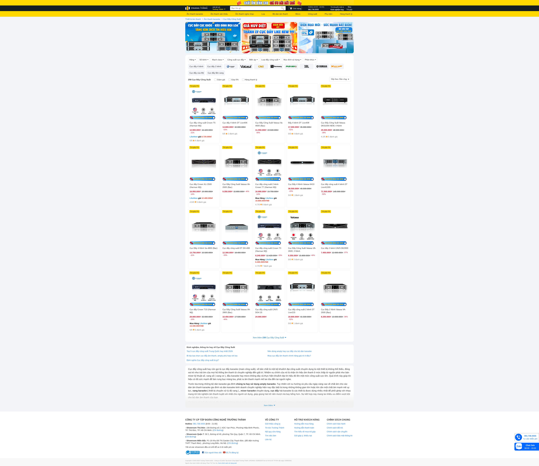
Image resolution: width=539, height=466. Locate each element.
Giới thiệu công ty (272, 424)
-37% (346, 252)
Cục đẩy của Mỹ (196, 73)
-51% (291, 130)
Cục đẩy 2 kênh (214, 66)
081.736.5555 (316, 8)
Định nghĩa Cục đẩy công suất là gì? (203, 360)
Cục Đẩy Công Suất (232, 19)
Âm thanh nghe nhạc (244, 14)
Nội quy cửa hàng (273, 431)
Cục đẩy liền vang (216, 73)
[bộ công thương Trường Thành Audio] (193, 452)
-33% (225, 255)
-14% (192, 194)
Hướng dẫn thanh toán (304, 428)
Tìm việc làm (270, 435)
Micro (297, 14)
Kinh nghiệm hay (337, 8)
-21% (192, 133)
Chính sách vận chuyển (337, 431)
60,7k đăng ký (231, 452)
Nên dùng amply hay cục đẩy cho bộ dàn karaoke (290, 351)
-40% (258, 133)
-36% (346, 317)
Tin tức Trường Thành (274, 428)
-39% (324, 133)
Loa (263, 14)
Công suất (312, 14)
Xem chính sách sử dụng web (227, 463)
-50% (324, 194)
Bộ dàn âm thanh (280, 14)
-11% (192, 255)
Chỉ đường (218, 430)
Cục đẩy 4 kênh (196, 66)
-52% (291, 319)
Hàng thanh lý (346, 14)
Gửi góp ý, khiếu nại (303, 435)
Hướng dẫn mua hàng (304, 424)
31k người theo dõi (212, 452)
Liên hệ (268, 439)
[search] (282, 8)
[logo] (196, 8)
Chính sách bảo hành (336, 424)
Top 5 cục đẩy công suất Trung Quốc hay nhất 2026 (210, 351)
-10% (192, 319)
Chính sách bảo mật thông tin (339, 435)
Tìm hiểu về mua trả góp (305, 431)
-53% (225, 130)
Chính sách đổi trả (335, 428)
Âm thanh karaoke (195, 14)
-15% (291, 191)
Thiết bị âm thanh (193, 19)
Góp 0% (234, 79)
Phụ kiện (328, 14)
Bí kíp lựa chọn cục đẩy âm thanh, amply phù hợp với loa (212, 356)
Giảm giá (221, 79)
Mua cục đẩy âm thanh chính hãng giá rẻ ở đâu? (289, 356)
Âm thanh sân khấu (219, 14)
